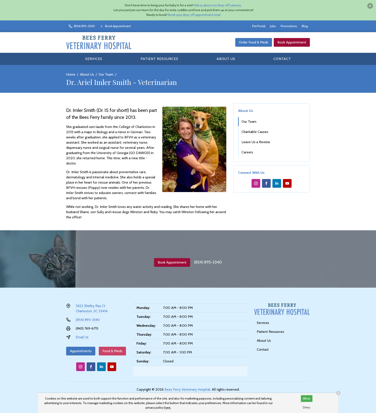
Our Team (106, 74)
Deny (306, 407)
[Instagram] (256, 183)
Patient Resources (159, 59)
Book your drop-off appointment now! (194, 15)
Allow (306, 398)
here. (167, 408)
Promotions (289, 26)
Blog (305, 26)
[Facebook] (266, 183)
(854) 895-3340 (208, 262)
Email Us (82, 337)
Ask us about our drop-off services (217, 5)
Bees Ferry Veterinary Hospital (187, 389)
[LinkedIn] (276, 183)
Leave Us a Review (256, 142)
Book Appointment (291, 42)
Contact (282, 59)
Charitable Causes (255, 132)
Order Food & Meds (253, 42)
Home (70, 74)
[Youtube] (287, 183)
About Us (226, 59)
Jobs (273, 26)
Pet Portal (258, 26)
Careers (247, 152)
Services (93, 59)
